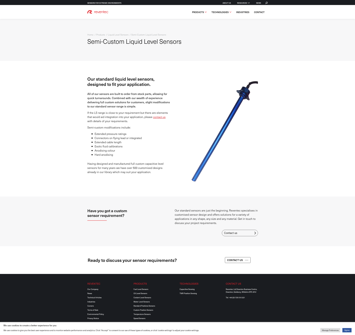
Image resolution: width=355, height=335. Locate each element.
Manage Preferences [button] (330, 330)
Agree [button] (347, 330)
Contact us (230, 233)
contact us (159, 117)
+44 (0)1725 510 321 (237, 297)
